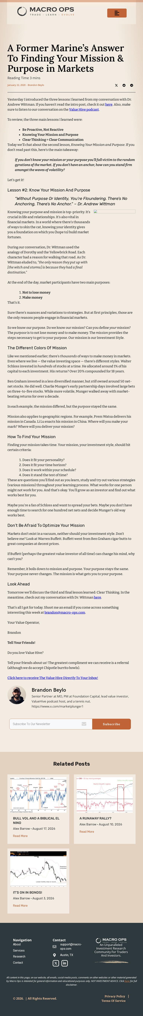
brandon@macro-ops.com (65, 612)
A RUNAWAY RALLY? (95, 818)
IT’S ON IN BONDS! (27, 892)
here (108, 104)
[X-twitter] (56, 963)
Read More (20, 836)
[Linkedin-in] (64, 963)
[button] (117, 13)
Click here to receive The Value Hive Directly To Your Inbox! (52, 678)
